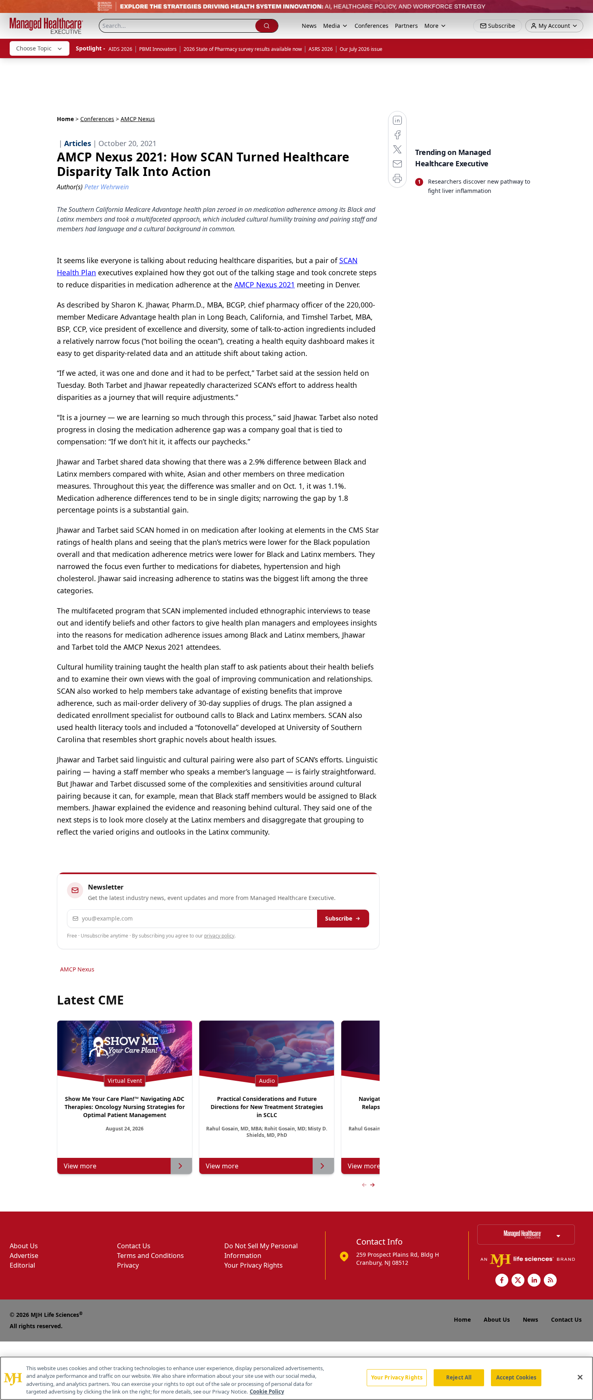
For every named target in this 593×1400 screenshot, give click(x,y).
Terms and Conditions (150, 1255)
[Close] (580, 1377)
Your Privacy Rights (253, 1265)
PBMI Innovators (158, 49)
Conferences (371, 25)
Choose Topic (34, 48)
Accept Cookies (516, 1377)
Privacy (128, 1265)
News (309, 25)
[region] (296, 1378)
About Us (24, 1245)
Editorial (22, 1265)
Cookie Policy (267, 1391)
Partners (406, 25)
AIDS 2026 (120, 49)
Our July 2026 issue (361, 49)
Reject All (459, 1377)
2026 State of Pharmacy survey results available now (243, 49)
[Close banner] (582, 10)
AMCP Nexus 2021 (264, 284)
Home (65, 119)
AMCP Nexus (77, 969)
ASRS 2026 (321, 49)
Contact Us (133, 1245)
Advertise (24, 1255)
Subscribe (338, 918)
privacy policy (219, 935)
